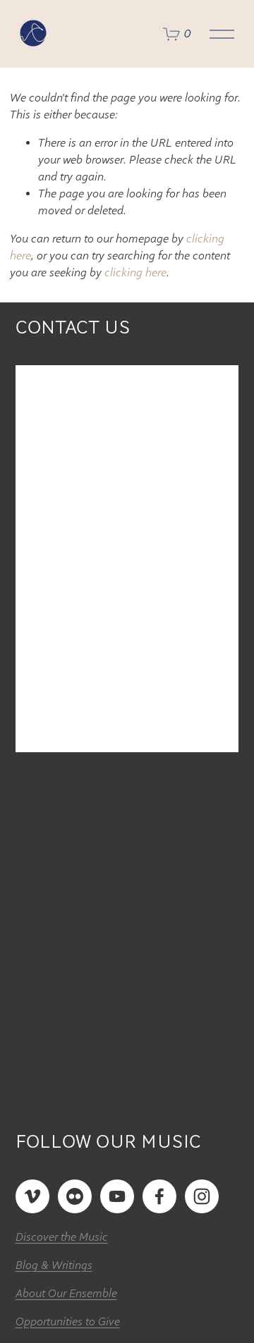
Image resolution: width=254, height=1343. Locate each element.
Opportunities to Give (68, 1322)
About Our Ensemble (66, 1294)
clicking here (135, 273)
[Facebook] (159, 1196)
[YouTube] (117, 1196)
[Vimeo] (32, 1196)
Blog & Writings (54, 1265)
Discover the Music (62, 1237)
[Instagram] (202, 1196)
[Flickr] (75, 1196)
